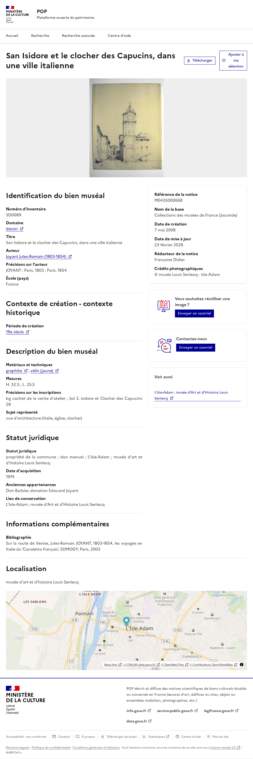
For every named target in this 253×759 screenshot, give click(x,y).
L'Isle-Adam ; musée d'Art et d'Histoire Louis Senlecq (191, 395)
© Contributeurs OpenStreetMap (211, 664)
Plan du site (220, 737)
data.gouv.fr (136, 721)
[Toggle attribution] (242, 665)
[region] (126, 630)
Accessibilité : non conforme (26, 737)
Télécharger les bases (121, 737)
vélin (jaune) (41, 371)
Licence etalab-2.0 (223, 747)
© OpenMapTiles (172, 664)
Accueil (12, 35)
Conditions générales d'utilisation (96, 747)
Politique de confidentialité (51, 747)
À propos (88, 737)
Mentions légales (17, 747)
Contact (64, 737)
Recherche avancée (78, 35)
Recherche (40, 35)
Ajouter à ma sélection (236, 60)
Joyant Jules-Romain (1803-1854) (36, 256)
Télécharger (202, 60)
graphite (14, 371)
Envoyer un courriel (194, 313)
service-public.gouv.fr (175, 711)
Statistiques (156, 737)
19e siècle (15, 332)
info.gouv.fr (136, 711)
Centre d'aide (119, 35)
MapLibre (110, 664)
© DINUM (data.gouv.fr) (139, 664)
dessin (12, 229)
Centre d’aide (191, 737)
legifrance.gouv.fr (219, 711)
